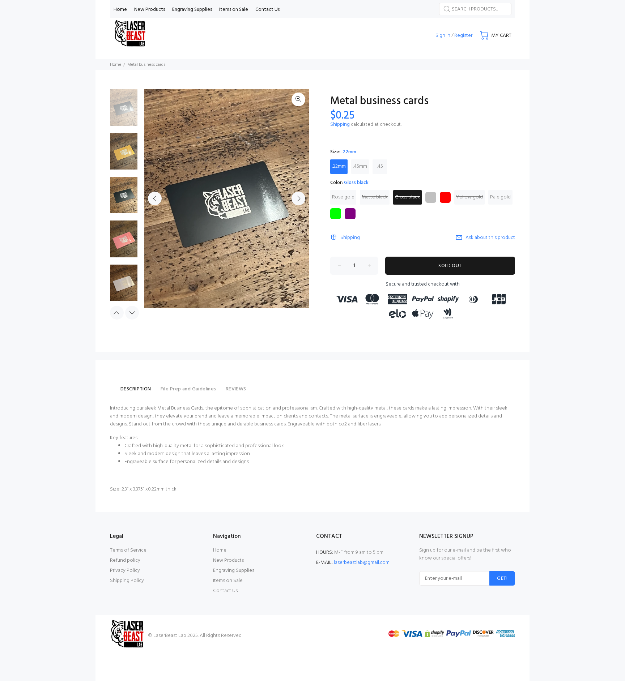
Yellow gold (469, 197)
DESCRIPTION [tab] (135, 389)
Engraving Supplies (233, 570)
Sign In (442, 35)
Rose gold (343, 197)
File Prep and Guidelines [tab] (188, 389)
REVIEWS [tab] (236, 389)
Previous (155, 198)
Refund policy (125, 560)
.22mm (339, 166)
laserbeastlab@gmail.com (362, 562)
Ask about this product (490, 238)
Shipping (340, 124)
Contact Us (225, 591)
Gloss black (407, 197)
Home (115, 64)
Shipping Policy (127, 581)
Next (298, 198)
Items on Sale (228, 581)
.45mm (360, 166)
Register (463, 35)
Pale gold (500, 197)
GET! (502, 578)
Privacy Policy (125, 570)
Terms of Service (128, 550)
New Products (228, 560)
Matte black (375, 197)
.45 (380, 166)
